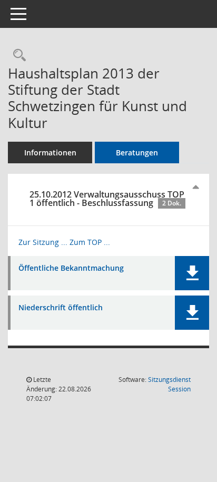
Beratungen (137, 152)
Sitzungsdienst (169, 384)
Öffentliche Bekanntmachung (71, 268)
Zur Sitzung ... (42, 242)
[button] (192, 273)
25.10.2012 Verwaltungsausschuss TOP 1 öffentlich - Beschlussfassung (106, 199)
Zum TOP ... (90, 242)
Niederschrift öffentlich (60, 307)
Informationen (50, 152)
